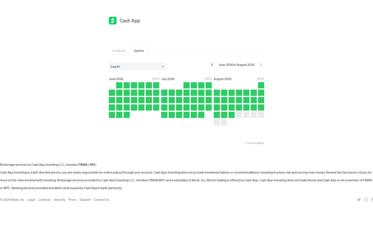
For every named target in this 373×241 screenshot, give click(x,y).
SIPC (93, 164)
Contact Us (101, 199)
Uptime (139, 51)
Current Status (253, 143)
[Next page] (261, 64)
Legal (31, 199)
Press (72, 199)
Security (59, 199)
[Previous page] (212, 64)
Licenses (44, 199)
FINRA (82, 164)
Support (85, 199)
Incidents (118, 51)
